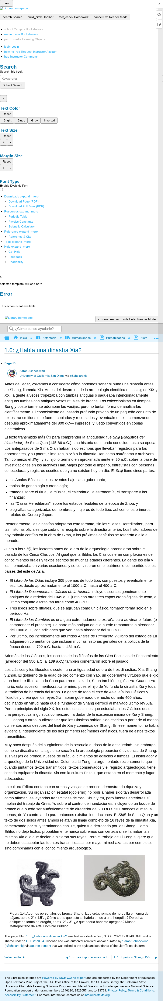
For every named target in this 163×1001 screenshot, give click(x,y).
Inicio (23, 337)
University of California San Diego (42, 375)
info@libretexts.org (97, 995)
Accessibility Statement (20, 995)
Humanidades (81, 337)
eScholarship (78, 375)
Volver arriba (12, 957)
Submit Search (12, 85)
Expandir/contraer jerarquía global (9, 338)
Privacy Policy (117, 990)
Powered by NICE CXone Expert (64, 977)
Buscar (11, 329)
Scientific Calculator (21, 226)
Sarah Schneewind (32, 370)
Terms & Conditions (141, 990)
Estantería (49, 337)
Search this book (11, 71)
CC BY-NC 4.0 (36, 941)
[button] (15, 256)
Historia (145, 337)
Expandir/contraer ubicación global (156, 336)
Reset (7, 114)
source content (40, 945)
